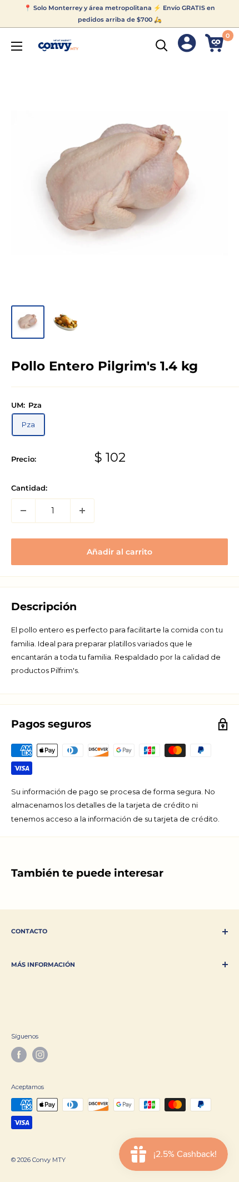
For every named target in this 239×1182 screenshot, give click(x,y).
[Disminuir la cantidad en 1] (23, 510)
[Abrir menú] (16, 46)
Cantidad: (29, 487)
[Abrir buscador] (162, 45)
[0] (216, 45)
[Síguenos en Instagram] (40, 1054)
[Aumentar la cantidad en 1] (82, 510)
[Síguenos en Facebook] (19, 1054)
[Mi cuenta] (187, 45)
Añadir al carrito (119, 552)
